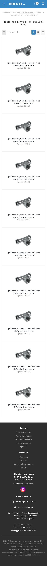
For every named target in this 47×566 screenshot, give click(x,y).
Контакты (23, 457)
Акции (23, 468)
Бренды (23, 446)
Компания (23, 452)
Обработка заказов (23, 439)
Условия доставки (23, 436)
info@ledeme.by (25, 507)
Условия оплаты (24, 432)
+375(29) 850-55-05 (25, 501)
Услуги (23, 460)
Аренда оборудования (23, 464)
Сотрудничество (23, 443)
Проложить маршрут (25, 518)
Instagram (22, 489)
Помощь (24, 428)
